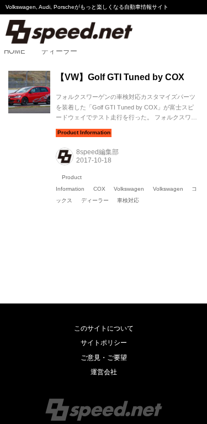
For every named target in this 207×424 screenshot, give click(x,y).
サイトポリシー (104, 343)
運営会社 (104, 372)
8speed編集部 (97, 152)
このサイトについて (104, 328)
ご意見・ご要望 (104, 358)
